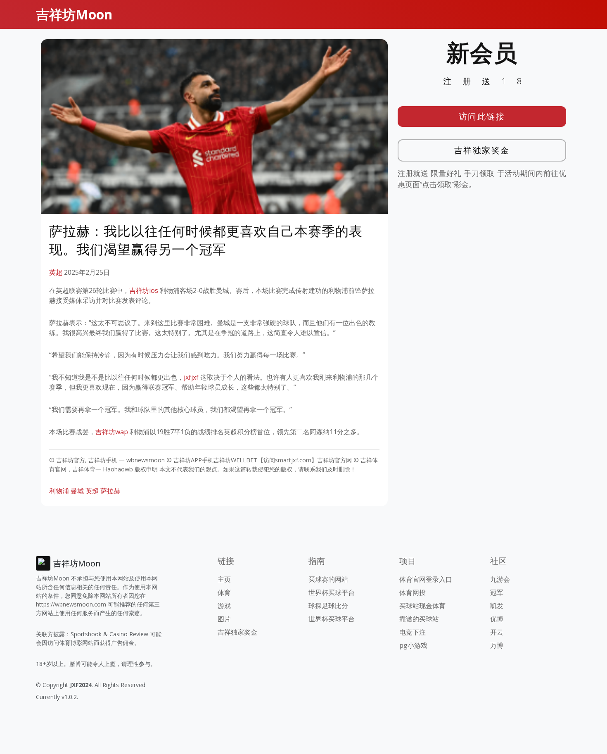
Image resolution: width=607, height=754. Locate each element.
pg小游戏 (413, 645)
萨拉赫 (110, 490)
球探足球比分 (328, 605)
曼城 (77, 490)
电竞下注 (412, 632)
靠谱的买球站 (419, 618)
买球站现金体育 (422, 605)
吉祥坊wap (111, 431)
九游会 (500, 579)
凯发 (496, 605)
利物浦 (59, 490)
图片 (224, 618)
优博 (496, 618)
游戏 (224, 605)
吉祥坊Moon (74, 14)
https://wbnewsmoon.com (71, 604)
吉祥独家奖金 (482, 150)
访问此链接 (482, 116)
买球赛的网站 (328, 579)
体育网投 (412, 592)
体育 (224, 592)
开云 (496, 632)
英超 (55, 272)
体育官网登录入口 (425, 579)
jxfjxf (191, 377)
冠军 (496, 592)
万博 (496, 645)
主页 (224, 579)
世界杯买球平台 (331, 592)
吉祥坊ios (143, 290)
